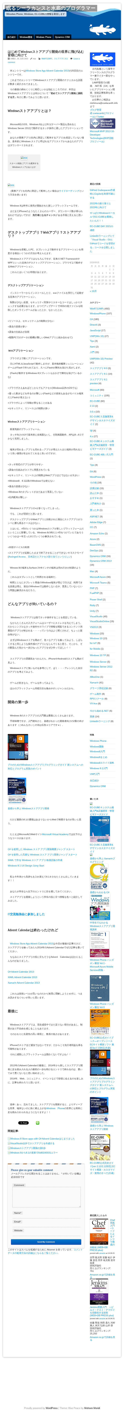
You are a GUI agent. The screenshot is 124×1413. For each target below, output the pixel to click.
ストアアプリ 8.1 (61, 59)
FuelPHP (94, 593)
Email (17, 1221)
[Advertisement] (102, 159)
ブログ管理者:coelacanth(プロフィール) (102, 113)
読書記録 (94, 488)
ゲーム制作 (95, 694)
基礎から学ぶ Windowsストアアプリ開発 (28, 808)
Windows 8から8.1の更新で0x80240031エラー (34, 1152)
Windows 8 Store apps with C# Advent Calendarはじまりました (42, 1138)
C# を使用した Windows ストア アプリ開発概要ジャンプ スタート (41, 849)
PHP (92, 588)
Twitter (100, 116)
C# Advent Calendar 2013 (21, 971)
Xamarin (94, 682)
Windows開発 (26, 37)
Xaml (92, 346)
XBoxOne (95, 677)
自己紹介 (11, 37)
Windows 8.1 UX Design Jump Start (26, 865)
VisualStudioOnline (99, 621)
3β (91, 430)
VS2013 (94, 627)
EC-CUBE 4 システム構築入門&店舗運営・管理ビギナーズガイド (102, 445)
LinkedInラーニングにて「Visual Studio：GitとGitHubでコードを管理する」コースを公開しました (102, 244)
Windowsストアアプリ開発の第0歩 (28, 1148)
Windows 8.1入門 (99, 768)
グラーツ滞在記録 (99, 688)
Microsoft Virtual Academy (55, 834)
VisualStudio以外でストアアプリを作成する (32, 1143)
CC (91, 527)
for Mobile (95, 648)
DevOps (94, 550)
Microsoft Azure (98, 577)
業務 (92, 716)
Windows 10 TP (98, 655)
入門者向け (95, 503)
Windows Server (98, 661)
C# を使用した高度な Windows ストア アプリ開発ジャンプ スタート (42, 854)
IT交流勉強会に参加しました (26, 914)
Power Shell (96, 599)
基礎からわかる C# (99, 892)
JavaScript (95, 330)
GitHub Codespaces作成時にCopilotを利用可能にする (102, 194)
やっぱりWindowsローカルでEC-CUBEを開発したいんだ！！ (102, 217)
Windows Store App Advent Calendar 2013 (47, 70)
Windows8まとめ (98, 757)
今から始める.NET (99, 711)
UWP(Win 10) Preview (101, 358)
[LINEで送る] (37, 1123)
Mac (92, 571)
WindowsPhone (98, 313)
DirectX (93, 324)
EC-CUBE (95, 401)
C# (91, 319)
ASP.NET (94, 516)
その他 (93, 482)
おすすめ (94, 498)
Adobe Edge (96, 522)
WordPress (95, 477)
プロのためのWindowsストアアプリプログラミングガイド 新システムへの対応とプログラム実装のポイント (102, 1085)
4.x (91, 436)
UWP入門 (95, 774)
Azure (93, 539)
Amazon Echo (97, 533)
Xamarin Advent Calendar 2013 (24, 982)
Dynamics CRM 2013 (101, 561)
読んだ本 (94, 493)
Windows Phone (43, 37)
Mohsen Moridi (92, 1408)
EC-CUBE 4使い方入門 (101, 454)
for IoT (93, 643)
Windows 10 (96, 638)
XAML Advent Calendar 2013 (22, 977)
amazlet (102, 1253)
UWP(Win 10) (97, 336)
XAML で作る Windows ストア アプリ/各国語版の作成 (35, 860)
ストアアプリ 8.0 (98, 368)
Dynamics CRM (62, 37)
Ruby (92, 605)
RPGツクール (97, 698)
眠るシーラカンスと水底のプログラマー (51, 8)
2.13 (92, 406)
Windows (94, 633)
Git (91, 471)
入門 (92, 352)
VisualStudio (96, 616)
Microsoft (94, 390)
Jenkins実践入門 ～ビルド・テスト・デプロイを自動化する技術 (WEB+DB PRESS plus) (102, 1311)
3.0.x (92, 411)
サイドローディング (69, 191)
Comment (19, 1185)
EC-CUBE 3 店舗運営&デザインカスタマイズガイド (102, 420)
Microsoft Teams (98, 582)
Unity (92, 611)
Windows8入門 (97, 751)
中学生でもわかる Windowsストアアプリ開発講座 (102, 926)
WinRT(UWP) (46, 59)
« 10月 (93, 291)
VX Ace (93, 703)
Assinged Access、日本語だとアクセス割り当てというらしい (40, 556)
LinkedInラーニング (100, 721)
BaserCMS (95, 544)
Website (18, 1230)
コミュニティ (96, 395)
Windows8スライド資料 (102, 762)
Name (17, 1213)
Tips (92, 341)
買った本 (94, 510)
